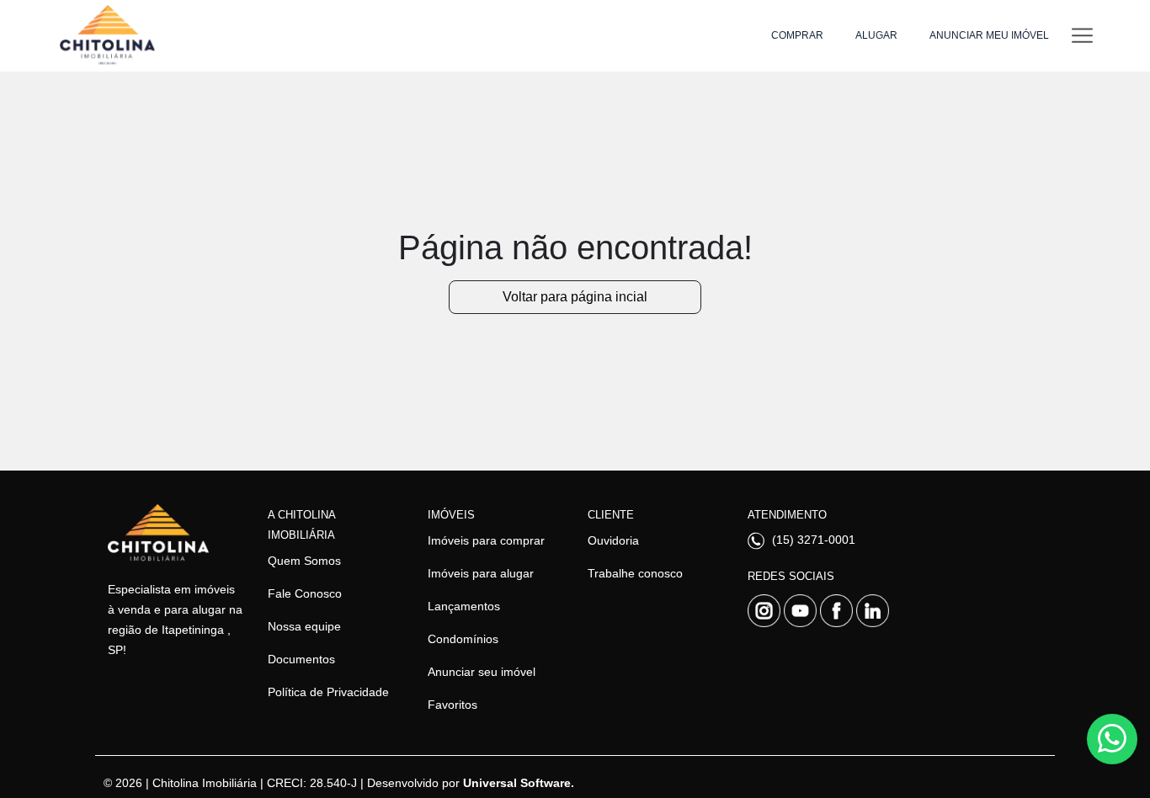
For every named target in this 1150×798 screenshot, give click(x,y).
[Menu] (1082, 35)
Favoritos (452, 704)
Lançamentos (464, 606)
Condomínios (463, 639)
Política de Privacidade (328, 692)
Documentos (301, 659)
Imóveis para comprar (486, 540)
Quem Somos (304, 560)
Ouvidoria (613, 540)
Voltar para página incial (575, 297)
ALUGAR (876, 35)
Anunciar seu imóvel (481, 671)
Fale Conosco (305, 593)
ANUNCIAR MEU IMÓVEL (989, 35)
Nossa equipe (304, 626)
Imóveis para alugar (481, 573)
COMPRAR (797, 35)
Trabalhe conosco (635, 573)
